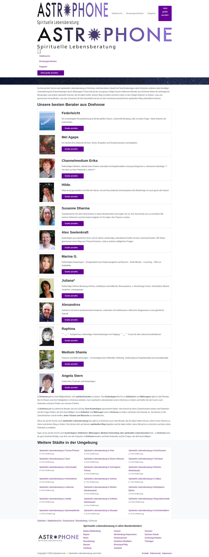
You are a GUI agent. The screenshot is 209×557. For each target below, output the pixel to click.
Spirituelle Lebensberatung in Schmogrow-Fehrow (102, 469)
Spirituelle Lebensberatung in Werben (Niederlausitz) (100, 488)
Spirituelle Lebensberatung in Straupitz (100, 510)
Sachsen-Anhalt (151, 534)
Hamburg (87, 548)
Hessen (117, 531)
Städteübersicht (54, 521)
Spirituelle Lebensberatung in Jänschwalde (58, 467)
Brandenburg (81, 521)
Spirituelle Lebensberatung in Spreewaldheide (59, 510)
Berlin (85, 538)
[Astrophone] (72, 13)
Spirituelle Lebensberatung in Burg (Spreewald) (149, 499)
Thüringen (149, 541)
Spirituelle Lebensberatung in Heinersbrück (58, 479)
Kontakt (145, 553)
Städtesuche (117, 13)
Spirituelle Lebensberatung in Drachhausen (147, 450)
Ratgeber (152, 13)
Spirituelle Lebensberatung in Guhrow (100, 479)
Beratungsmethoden (135, 13)
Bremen (86, 545)
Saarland (118, 548)
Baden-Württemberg (92, 531)
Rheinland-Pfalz (121, 545)
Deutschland (68, 521)
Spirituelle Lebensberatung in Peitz (99, 450)
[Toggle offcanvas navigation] (39, 51)
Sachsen (148, 531)
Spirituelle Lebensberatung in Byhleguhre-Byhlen (147, 488)
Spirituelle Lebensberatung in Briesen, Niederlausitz (145, 469)
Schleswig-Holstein (153, 538)
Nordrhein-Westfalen (123, 541)
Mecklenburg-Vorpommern (125, 534)
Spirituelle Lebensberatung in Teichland (146, 459)
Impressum (167, 553)
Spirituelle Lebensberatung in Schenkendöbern (149, 510)
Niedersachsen (120, 538)
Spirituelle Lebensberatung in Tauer (54, 459)
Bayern (86, 534)
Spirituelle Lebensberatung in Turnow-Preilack (59, 450)
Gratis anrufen (71, 128)
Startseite (41, 521)
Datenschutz (155, 553)
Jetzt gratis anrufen (165, 11)
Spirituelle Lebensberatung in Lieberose (56, 487)
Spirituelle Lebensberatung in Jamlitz (55, 499)
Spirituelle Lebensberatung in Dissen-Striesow (104, 459)
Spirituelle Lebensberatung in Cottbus (145, 479)
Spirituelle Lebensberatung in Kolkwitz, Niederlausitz (101, 500)
